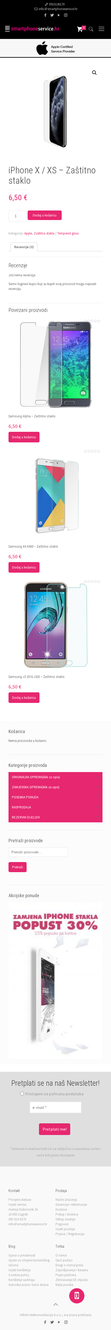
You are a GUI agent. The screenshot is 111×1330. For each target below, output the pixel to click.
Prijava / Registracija (70, 1234)
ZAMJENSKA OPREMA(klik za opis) (35, 787)
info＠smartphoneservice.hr (58, 9)
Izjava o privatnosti (22, 1255)
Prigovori (62, 1224)
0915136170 (57, 4)
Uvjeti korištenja (20, 1270)
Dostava (61, 1209)
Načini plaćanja (66, 1199)
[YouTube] (59, 15)
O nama (61, 1255)
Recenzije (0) (24, 247)
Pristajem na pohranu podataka (54, 1093)
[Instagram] (65, 15)
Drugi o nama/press (69, 1265)
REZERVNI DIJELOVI (26, 817)
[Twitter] (52, 15)
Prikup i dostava (67, 1214)
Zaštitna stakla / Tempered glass (56, 233)
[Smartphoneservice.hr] (32, 28)
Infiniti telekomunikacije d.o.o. (41, 1315)
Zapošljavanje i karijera (72, 1270)
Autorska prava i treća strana (29, 1285)
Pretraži (17, 867)
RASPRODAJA (21, 807)
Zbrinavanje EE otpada (72, 1280)
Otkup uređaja (65, 1219)
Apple (28, 233)
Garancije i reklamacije (71, 1204)
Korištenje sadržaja (22, 1280)
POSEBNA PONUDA (25, 797)
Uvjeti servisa (17, 1204)
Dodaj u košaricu (45, 215)
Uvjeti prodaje (65, 1229)
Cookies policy (19, 1275)
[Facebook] (45, 15)
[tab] (24, 246)
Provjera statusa (20, 1199)
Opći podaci (64, 1260)
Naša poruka (64, 1285)
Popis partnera (66, 1275)
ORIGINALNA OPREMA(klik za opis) (36, 777)
